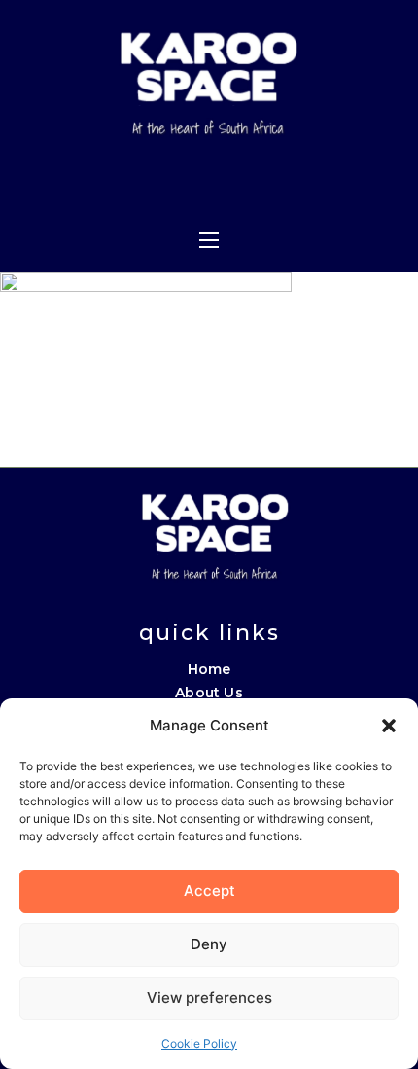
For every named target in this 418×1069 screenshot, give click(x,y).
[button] (389, 725)
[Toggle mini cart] (264, 183)
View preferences (209, 997)
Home (209, 669)
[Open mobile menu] (209, 240)
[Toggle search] (304, 183)
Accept (209, 890)
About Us (209, 692)
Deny (209, 944)
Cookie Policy (199, 1043)
